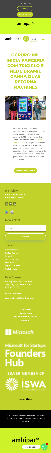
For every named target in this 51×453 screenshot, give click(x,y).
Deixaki (8, 256)
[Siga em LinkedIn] (29, 3)
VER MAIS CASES (25, 170)
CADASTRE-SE (25, 14)
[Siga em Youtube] (25, 3)
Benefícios (9, 262)
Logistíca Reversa (12, 265)
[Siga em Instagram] (20, 3)
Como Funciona (11, 259)
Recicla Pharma (11, 253)
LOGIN (25, 8)
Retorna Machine (12, 250)
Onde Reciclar (11, 269)
